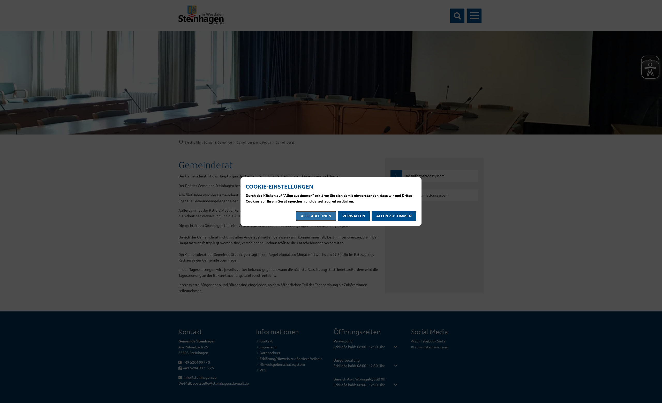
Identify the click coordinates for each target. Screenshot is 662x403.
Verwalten (353, 215)
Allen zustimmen (394, 215)
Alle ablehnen (316, 215)
